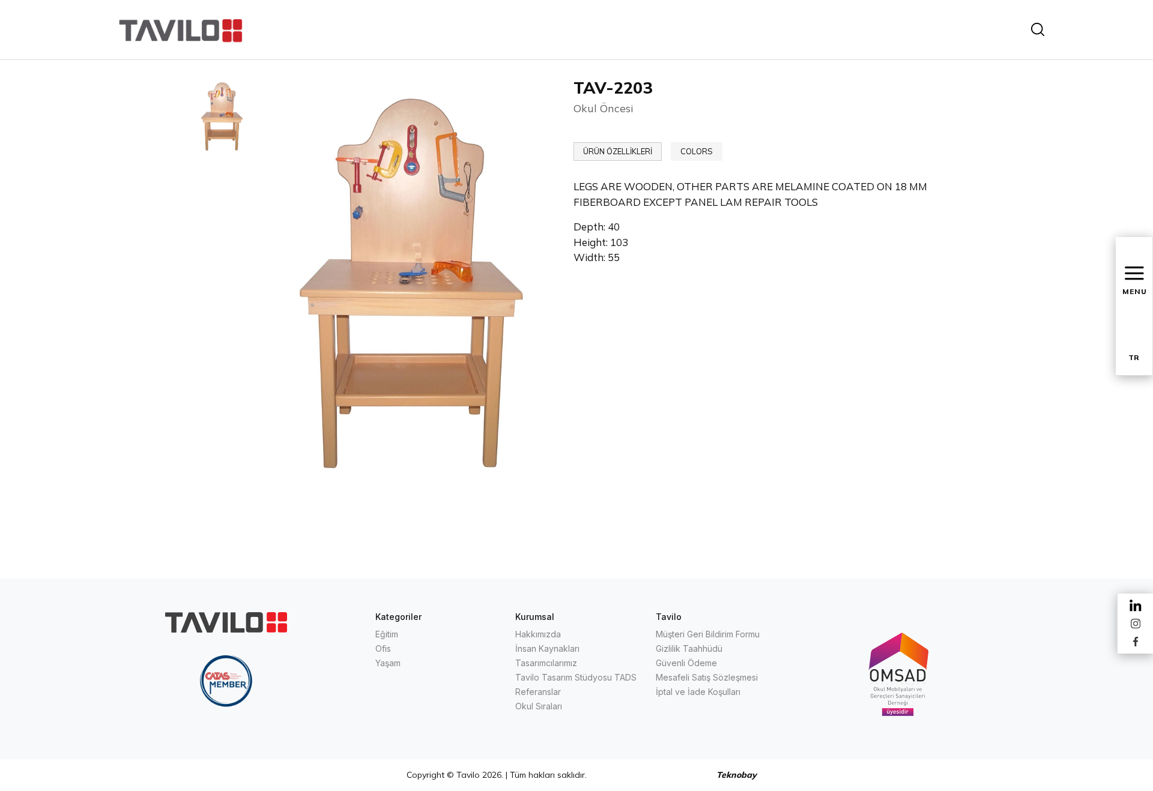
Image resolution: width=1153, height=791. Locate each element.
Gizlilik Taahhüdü (689, 648)
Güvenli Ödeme (686, 663)
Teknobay (736, 774)
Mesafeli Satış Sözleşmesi (707, 677)
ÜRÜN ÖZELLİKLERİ (617, 151)
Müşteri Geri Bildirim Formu (708, 634)
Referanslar (538, 692)
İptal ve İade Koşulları (698, 692)
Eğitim (386, 634)
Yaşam (388, 663)
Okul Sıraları (538, 706)
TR (1133, 357)
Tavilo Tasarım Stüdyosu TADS (576, 677)
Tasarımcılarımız (546, 663)
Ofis (383, 648)
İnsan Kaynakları (547, 648)
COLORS (696, 151)
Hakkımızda (538, 634)
